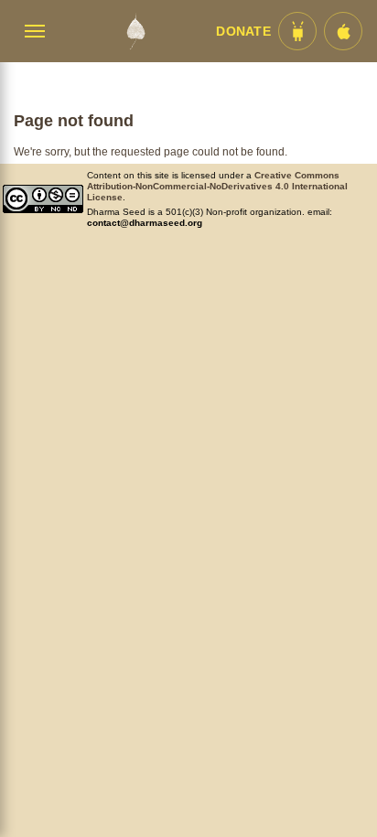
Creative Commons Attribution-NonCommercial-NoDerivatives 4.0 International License (217, 186)
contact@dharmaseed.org (144, 223)
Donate (243, 31)
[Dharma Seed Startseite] (135, 31)
